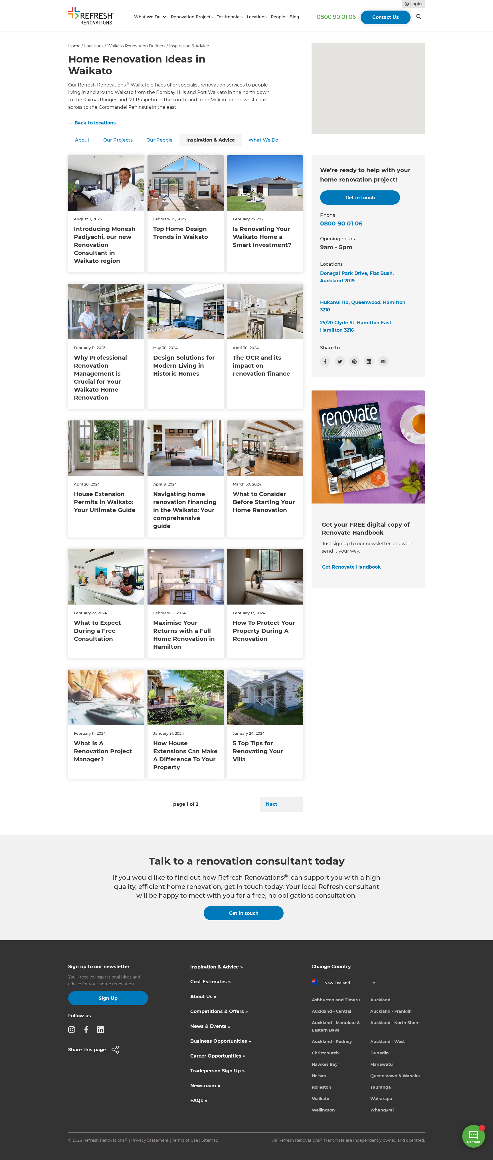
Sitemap (209, 1140)
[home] (93, 17)
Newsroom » (205, 1085)
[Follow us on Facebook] (88, 1029)
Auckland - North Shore (395, 1022)
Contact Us (385, 17)
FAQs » (198, 1100)
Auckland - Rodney (332, 1041)
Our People (159, 140)
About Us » (203, 996)
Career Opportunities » (217, 1056)
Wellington (323, 1110)
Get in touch (243, 913)
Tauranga (380, 1087)
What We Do (263, 140)
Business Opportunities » (220, 1041)
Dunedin (379, 1053)
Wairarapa (381, 1098)
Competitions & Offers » (219, 1011)
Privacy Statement (150, 1140)
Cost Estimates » (210, 981)
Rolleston (321, 1087)
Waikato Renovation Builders (136, 46)
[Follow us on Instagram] (73, 1029)
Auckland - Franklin (391, 1011)
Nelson (319, 1075)
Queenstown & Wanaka (395, 1075)
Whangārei (382, 1110)
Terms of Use (185, 1140)
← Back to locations (92, 123)
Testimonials (230, 16)
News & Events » (210, 1026)
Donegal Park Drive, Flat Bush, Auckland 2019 (357, 277)
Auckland (380, 999)
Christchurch (325, 1053)
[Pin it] (354, 361)
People (278, 16)
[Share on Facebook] (325, 361)
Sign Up (108, 998)
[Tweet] (340, 361)
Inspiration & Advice (210, 140)
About (82, 140)
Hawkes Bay (325, 1064)
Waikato (320, 1098)
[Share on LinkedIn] (369, 361)
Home (74, 46)
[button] (149, 17)
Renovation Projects (192, 16)
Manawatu (381, 1064)
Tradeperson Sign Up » (217, 1071)
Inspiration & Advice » (216, 967)
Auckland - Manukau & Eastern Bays (336, 1026)
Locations (256, 16)
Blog (294, 16)
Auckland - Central (331, 1011)
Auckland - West (387, 1041)
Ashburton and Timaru (336, 999)
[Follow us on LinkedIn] (102, 1029)
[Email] (383, 361)
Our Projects (118, 140)
